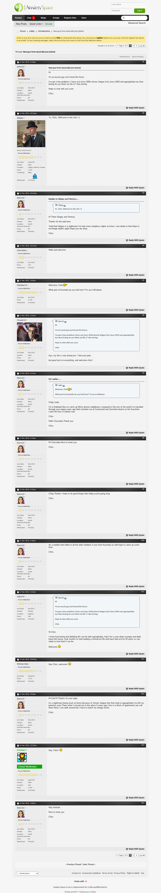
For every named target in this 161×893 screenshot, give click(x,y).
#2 (143, 113)
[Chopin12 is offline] (31, 333)
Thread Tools (123, 57)
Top (142, 873)
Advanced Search (137, 23)
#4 (143, 246)
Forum (23, 31)
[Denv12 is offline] (31, 73)
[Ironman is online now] (31, 758)
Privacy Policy (119, 873)
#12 (143, 659)
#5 (143, 280)
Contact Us (76, 873)
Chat (30, 18)
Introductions (44, 31)
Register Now (70, 18)
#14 (143, 745)
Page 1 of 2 (123, 46)
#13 (143, 694)
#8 (143, 438)
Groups (56, 18)
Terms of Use (107, 873)
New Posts (21, 24)
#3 (143, 193)
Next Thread (88, 864)
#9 (143, 489)
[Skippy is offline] (31, 134)
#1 (143, 62)
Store (83, 18)
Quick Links (35, 24)
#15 (143, 803)
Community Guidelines (91, 873)
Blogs (43, 18)
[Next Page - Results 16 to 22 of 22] (137, 46)
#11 (143, 592)
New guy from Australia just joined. (39, 52)
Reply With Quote (136, 108)
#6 (143, 315)
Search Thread (137, 57)
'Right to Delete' (133, 873)
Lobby (31, 31)
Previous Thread (74, 864)
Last (141, 46)
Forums (18, 18)
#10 (143, 540)
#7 (143, 373)
